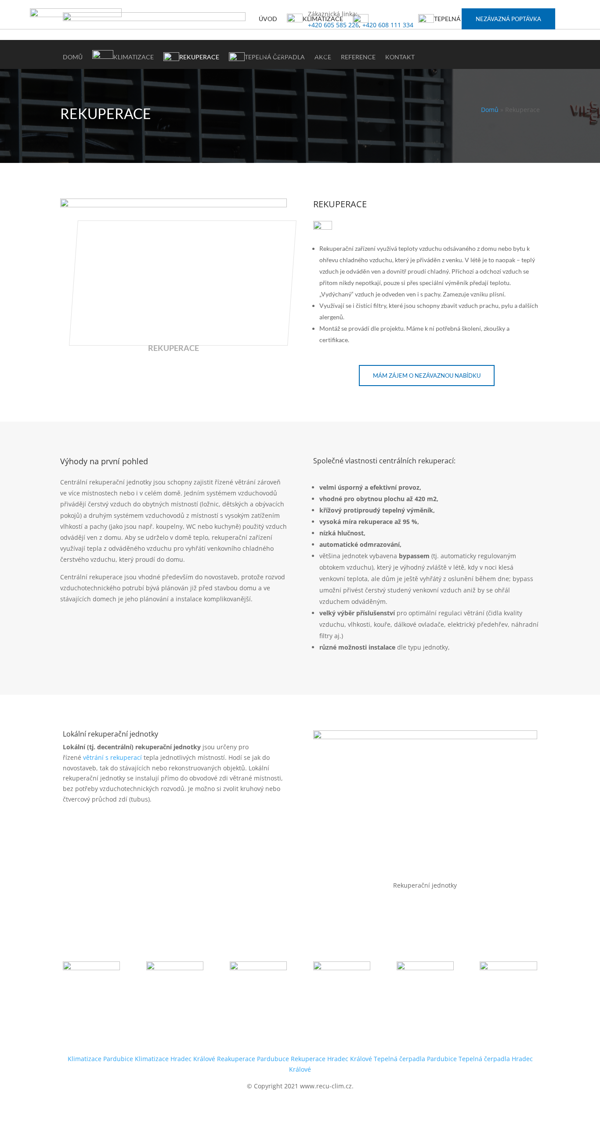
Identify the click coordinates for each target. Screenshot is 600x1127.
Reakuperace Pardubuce (253, 1059)
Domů (490, 109)
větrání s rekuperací (112, 757)
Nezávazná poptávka (508, 18)
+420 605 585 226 (333, 25)
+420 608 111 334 (387, 25)
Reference (276, 54)
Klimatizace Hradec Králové (175, 1059)
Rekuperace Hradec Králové (331, 1059)
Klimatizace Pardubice (100, 1059)
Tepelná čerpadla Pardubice (415, 1059)
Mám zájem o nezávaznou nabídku (427, 375)
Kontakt (318, 54)
